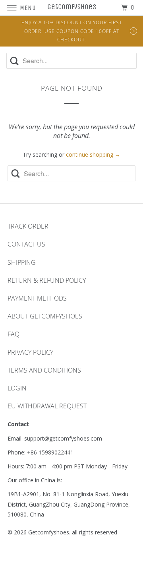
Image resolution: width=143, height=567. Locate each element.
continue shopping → (93, 154)
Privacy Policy (30, 352)
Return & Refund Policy (47, 280)
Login (17, 388)
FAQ (13, 334)
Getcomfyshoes (48, 532)
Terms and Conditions (44, 370)
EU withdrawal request (47, 406)
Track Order (28, 226)
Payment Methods (37, 298)
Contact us (26, 244)
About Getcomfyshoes (45, 316)
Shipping (22, 262)
